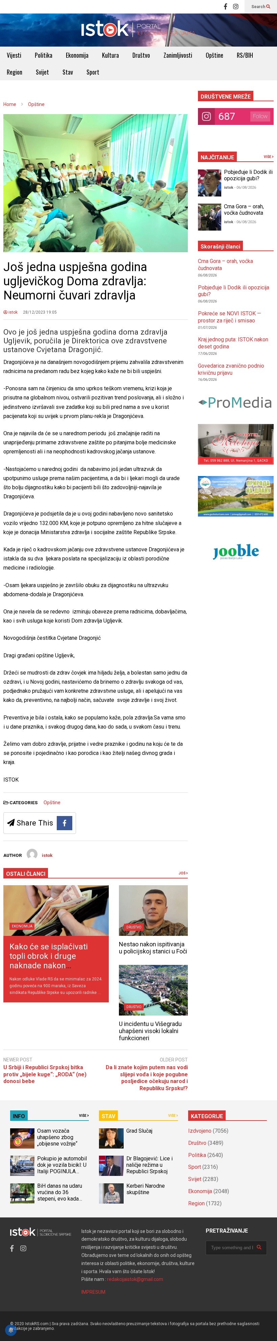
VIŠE (268, 157)
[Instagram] (235, 7)
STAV (108, 1116)
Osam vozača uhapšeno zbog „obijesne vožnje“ (57, 1137)
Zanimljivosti (177, 55)
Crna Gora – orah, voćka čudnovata (244, 209)
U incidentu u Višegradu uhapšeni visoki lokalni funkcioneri (150, 1031)
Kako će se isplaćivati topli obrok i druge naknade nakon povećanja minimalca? (50, 961)
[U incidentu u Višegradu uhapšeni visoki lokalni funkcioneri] (153, 990)
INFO (19, 1116)
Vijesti (14, 55)
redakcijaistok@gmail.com (135, 1279)
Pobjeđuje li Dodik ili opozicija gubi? (248, 175)
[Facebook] (225, 7)
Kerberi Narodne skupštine (145, 1189)
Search (258, 6)
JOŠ (182, 873)
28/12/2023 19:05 (40, 312)
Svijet (42, 72)
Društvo (141, 55)
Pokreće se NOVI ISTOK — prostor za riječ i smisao (229, 317)
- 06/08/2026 (245, 187)
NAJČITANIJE (217, 157)
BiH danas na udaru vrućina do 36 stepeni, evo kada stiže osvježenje (59, 1195)
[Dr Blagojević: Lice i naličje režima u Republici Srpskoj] (111, 1166)
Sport (92, 72)
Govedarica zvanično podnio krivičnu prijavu (231, 369)
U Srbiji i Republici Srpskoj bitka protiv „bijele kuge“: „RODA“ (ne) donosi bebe (44, 1074)
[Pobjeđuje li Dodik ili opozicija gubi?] (210, 182)
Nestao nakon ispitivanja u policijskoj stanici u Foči (153, 948)
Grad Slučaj (139, 1131)
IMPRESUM (93, 1292)
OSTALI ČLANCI (25, 874)
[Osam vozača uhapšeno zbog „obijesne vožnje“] (22, 1138)
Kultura (110, 55)
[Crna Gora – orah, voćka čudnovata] (210, 217)
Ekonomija (77, 55)
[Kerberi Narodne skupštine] (111, 1193)
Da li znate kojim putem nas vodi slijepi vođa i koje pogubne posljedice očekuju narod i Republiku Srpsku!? (147, 1078)
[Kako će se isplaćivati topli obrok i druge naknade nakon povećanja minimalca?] (56, 910)
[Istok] (138, 30)
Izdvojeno (199, 1131)
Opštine (214, 55)
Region (14, 72)
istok (12, 312)
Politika (43, 55)
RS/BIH (245, 55)
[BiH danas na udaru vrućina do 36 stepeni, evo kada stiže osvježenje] (22, 1193)
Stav (67, 72)
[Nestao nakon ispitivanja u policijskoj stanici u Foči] (153, 910)
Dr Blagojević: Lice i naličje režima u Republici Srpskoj (149, 1165)
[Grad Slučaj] (111, 1138)
